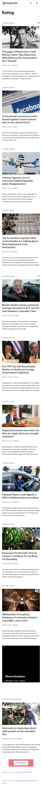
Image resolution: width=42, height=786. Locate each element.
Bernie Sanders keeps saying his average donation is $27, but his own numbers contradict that (20, 307)
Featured (5, 23)
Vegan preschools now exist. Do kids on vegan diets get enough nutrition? (20, 433)
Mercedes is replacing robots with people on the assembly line (19, 731)
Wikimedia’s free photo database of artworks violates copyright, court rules (19, 617)
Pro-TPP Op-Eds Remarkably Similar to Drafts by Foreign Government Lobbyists (18, 369)
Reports (18, 699)
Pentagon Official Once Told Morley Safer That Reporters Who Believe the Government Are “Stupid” (19, 56)
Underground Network (21, 781)
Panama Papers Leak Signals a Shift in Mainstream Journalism (20, 496)
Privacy (33, 781)
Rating (12, 23)
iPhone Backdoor (15, 676)
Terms (4, 783)
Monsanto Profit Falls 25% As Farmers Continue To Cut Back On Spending (20, 556)
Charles (15, 65)
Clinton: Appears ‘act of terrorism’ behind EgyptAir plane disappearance (17, 180)
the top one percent (25, 772)
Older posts (21, 763)
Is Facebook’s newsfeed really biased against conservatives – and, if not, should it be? (20, 119)
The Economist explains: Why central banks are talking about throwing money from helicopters (20, 242)
